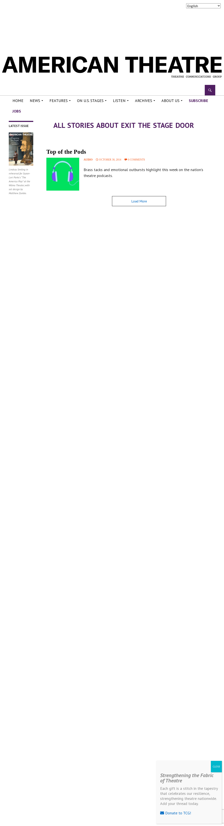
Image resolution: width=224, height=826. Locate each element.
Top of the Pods (66, 151)
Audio (88, 159)
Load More (139, 201)
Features (58, 100)
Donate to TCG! (177, 812)
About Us (170, 100)
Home (17, 100)
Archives (143, 100)
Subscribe (198, 100)
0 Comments (136, 159)
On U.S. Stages (90, 100)
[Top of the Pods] (62, 174)
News (35, 100)
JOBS (16, 111)
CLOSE (216, 766)
